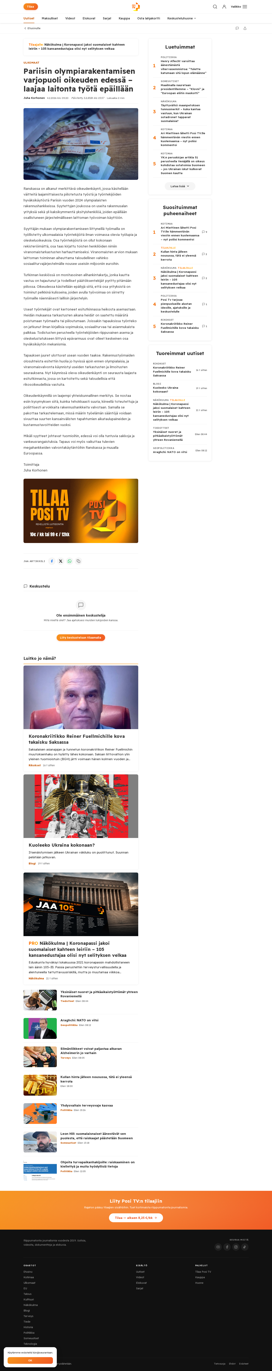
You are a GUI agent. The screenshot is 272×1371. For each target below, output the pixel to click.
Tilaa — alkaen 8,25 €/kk (134, 1218)
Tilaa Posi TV (203, 1271)
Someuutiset (31, 1338)
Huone (199, 1283)
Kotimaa (28, 1277)
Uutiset (28, 18)
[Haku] (215, 7)
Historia (28, 1327)
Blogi (26, 1310)
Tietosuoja (219, 1363)
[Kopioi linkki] (78, 561)
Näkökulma (30, 1305)
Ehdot (232, 1363)
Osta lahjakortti (148, 18)
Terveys (28, 1316)
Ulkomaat (31, 62)
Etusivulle (34, 28)
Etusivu (27, 1271)
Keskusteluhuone (180, 18)
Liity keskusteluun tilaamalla (80, 637)
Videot (70, 18)
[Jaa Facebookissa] (52, 561)
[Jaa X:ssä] (60, 561)
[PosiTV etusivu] (136, 6)
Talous (27, 1294)
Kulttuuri (28, 1299)
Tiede (26, 1321)
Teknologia (30, 1343)
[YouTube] (218, 1247)
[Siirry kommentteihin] (237, 28)
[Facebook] (227, 1247)
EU (25, 1288)
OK (30, 1360)
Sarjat (107, 18)
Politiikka (28, 1332)
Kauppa (124, 18)
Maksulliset (50, 18)
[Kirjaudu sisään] (224, 7)
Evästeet (244, 1363)
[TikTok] (245, 1247)
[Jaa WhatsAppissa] (69, 561)
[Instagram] (236, 1247)
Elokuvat (89, 18)
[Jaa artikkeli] (245, 28)
